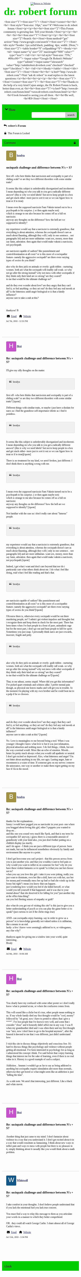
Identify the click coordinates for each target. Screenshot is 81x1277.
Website (27, 316)
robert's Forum (16, 125)
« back (8, 1265)
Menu (12, 109)
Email (14, 316)
